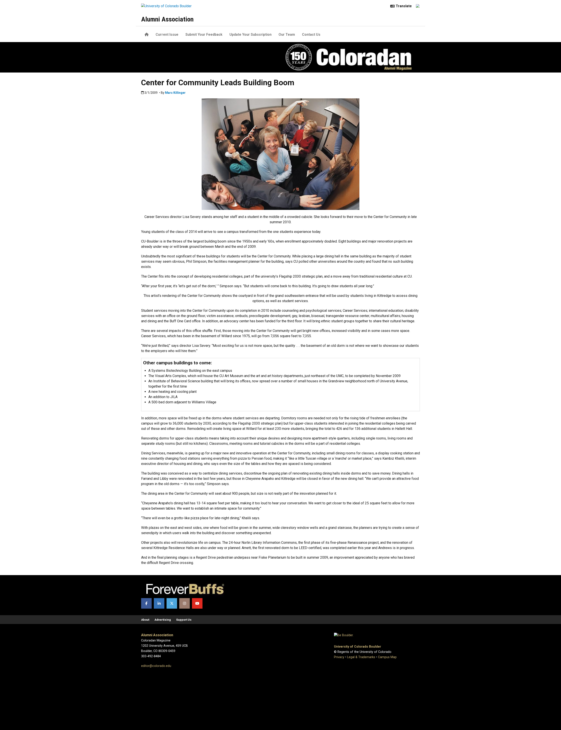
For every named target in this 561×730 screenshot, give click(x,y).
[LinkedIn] (159, 603)
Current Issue (167, 34)
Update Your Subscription (250, 34)
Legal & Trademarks (361, 657)
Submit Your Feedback (203, 34)
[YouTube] (197, 603)
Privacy (339, 657)
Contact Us (311, 34)
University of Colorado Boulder (357, 646)
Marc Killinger (175, 92)
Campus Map (387, 657)
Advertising (162, 619)
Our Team (287, 34)
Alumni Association (167, 19)
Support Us (184, 619)
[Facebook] (146, 603)
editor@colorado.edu (156, 666)
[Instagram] (184, 603)
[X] (172, 603)
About (145, 619)
